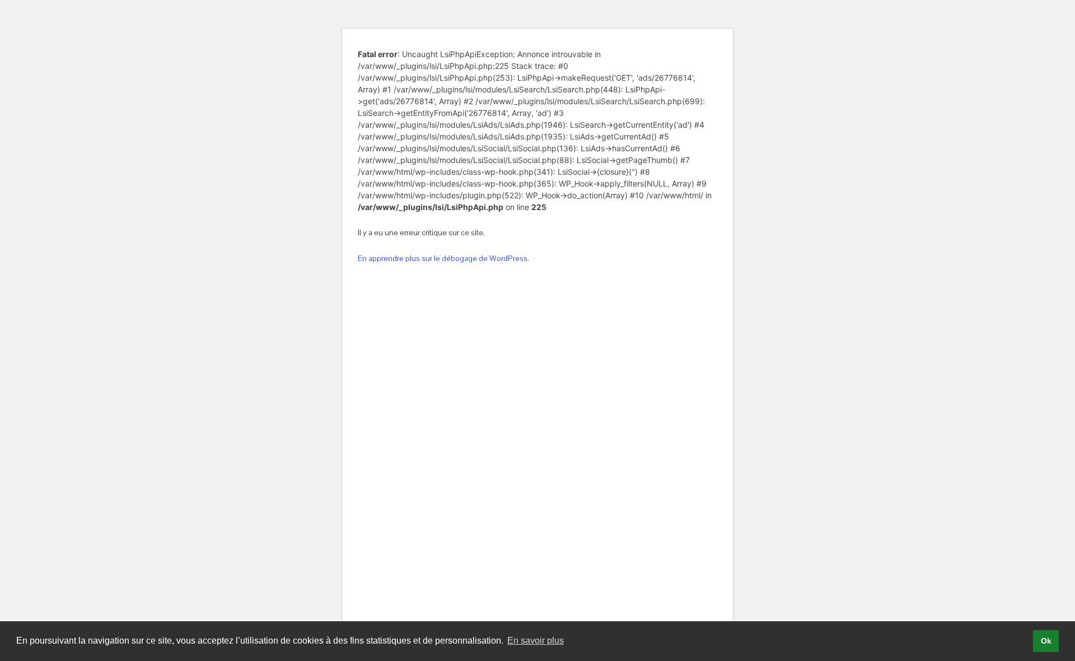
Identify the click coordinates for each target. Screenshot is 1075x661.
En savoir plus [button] (535, 640)
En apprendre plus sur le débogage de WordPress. (443, 258)
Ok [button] (1046, 640)
